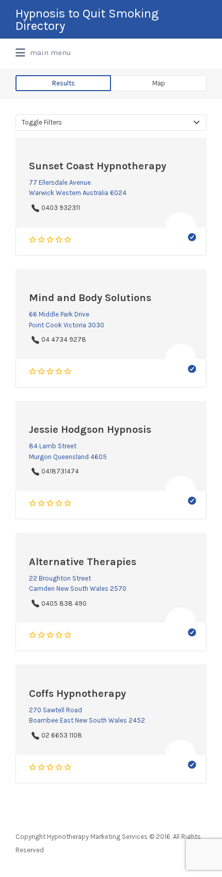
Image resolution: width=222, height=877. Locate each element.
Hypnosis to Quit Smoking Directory (86, 19)
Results (63, 83)
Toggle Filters (42, 122)
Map (158, 83)
